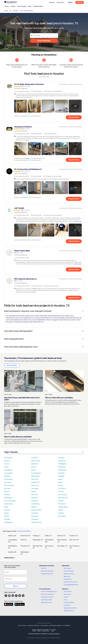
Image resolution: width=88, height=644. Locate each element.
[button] (20, 106)
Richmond (61, 504)
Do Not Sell (45, 630)
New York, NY (74, 540)
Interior (6, 6)
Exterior (13, 6)
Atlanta (6, 516)
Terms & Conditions (54, 633)
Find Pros (43, 568)
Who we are (67, 594)
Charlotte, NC (25, 536)
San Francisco (9, 485)
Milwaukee (62, 516)
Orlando (7, 510)
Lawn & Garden (22, 6)
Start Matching (44, 41)
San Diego (7, 482)
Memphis (61, 473)
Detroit (33, 470)
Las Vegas (34, 488)
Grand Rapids (36, 473)
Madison (61, 513)
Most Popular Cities (9, 531)
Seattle (60, 510)
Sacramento (8, 479)
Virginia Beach (63, 507)
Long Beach (8, 470)
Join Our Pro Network (47, 594)
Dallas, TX (48, 536)
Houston (61, 491)
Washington (8, 498)
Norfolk (60, 501)
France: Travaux (22, 625)
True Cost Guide (68, 571)
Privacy (34, 630)
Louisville (34, 458)
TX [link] (10, 10)
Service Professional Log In (49, 591)
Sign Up (79, 2)
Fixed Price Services (47, 574)
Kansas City (35, 482)
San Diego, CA (62, 546)
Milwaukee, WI (38, 540)
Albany (33, 491)
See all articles (12, 365)
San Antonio (62, 495)
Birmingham (8, 458)
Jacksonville (8, 504)
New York (34, 495)
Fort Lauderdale (10, 501)
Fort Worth (62, 488)
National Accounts (46, 602)
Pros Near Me (68, 579)
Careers (66, 597)
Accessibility (52, 630)
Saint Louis (35, 485)
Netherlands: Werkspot (55, 625)
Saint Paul (34, 479)
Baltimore (34, 464)
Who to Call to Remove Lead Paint (18, 437)
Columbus (34, 519)
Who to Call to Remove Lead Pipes (59, 398)
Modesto (7, 476)
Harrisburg (62, 461)
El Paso (60, 485)
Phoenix (7, 461)
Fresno (6, 467)
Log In (70, 2)
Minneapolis (35, 476)
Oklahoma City (36, 522)
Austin (60, 479)
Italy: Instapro (44, 625)
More (29, 6)
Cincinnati (34, 513)
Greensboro (35, 504)
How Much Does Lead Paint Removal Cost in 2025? (22, 399)
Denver (6, 491)
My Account (67, 568)
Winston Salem (36, 510)
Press (65, 599)
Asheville (34, 498)
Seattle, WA (12, 552)
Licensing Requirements (71, 584)
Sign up (15, 586)
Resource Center (69, 574)
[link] (44, 86)
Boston (33, 467)
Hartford (7, 495)
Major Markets (11, 452)
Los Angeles (8, 473)
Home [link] (6, 10)
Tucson (6, 464)
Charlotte (34, 501)
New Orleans (35, 461)
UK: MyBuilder (66, 625)
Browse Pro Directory (47, 571)
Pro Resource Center (47, 597)
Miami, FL (24, 540)
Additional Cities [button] (9, 558)
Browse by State (24, 531)
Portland (61, 458)
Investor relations (69, 602)
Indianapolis (8, 522)
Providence (62, 470)
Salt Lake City (63, 498)
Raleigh (33, 507)
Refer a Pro (67, 576)
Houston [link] (15, 10)
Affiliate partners (69, 610)
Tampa (6, 513)
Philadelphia (62, 464)
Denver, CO (61, 536)
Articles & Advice (38, 6)
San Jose (7, 488)
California (39, 630)
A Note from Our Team (70, 582)
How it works (68, 591)
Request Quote (73, 117)
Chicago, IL (37, 536)
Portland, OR (25, 546)
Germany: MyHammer (33, 625)
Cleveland (34, 516)
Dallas (60, 482)
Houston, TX (74, 536)
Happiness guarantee (70, 608)
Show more (78, 221)
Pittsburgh (61, 467)
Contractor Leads (46, 599)
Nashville (61, 476)
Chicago (7, 519)
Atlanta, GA (12, 536)
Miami (6, 507)
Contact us (67, 605)
